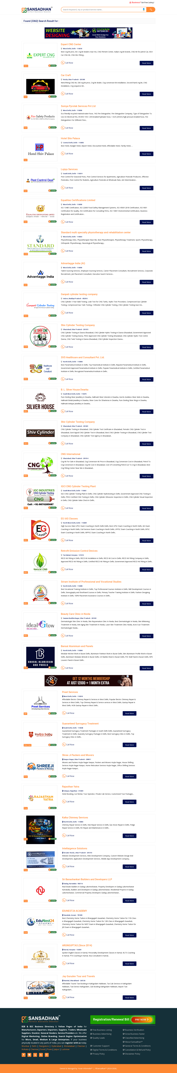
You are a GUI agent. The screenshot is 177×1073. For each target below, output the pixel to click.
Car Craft (66, 75)
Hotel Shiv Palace (70, 138)
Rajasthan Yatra (70, 786)
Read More (146, 63)
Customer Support (100, 1046)
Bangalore (44, 1046)
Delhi (34, 1046)
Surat (42, 1049)
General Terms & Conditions (138, 1046)
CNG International (70, 454)
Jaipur (56, 1049)
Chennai (81, 1046)
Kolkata (25, 1049)
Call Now (69, 62)
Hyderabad (56, 1046)
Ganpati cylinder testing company (79, 294)
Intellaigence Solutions (74, 848)
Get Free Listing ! (142, 2)
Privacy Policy (98, 1053)
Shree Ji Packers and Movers (78, 755)
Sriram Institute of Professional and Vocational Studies (91, 581)
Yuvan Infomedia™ (85, 1068)
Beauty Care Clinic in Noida (75, 614)
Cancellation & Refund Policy (138, 1049)
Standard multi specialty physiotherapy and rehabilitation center (96, 232)
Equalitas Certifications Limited (78, 200)
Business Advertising (101, 1034)
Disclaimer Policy (132, 1053)
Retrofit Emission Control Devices (79, 550)
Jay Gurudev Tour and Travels (78, 976)
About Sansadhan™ (134, 1042)
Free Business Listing (102, 1030)
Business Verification (134, 1030)
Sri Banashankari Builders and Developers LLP (87, 879)
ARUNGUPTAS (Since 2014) (77, 945)
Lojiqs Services (69, 169)
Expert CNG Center (71, 44)
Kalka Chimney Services (75, 817)
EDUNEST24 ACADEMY (74, 910)
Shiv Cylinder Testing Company (78, 325)
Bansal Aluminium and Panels (77, 646)
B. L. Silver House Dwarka (74, 389)
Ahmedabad (69, 1046)
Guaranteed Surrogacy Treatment (80, 723)
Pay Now (141, 1019)
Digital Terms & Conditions (104, 1049)
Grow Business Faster (135, 1034)
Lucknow (65, 1049)
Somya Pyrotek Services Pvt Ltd (78, 106)
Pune (49, 1049)
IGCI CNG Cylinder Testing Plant (78, 486)
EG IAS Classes (69, 518)
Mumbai (25, 1046)
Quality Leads (98, 1038)
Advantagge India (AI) (73, 263)
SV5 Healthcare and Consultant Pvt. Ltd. (83, 357)
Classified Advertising (134, 1038)
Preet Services (70, 692)
